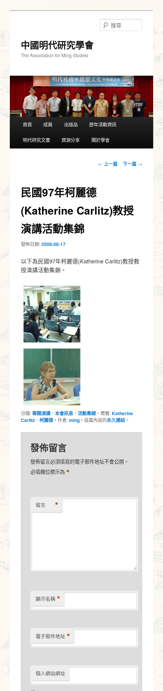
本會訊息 (64, 413)
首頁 (27, 124)
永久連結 (116, 420)
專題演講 (41, 413)
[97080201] (52, 404)
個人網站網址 (50, 673)
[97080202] (52, 342)
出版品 (71, 124)
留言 (47, 505)
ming (74, 420)
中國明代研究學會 (57, 44)
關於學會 (100, 140)
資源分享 (70, 140)
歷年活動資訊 (102, 124)
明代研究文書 (36, 140)
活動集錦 (87, 413)
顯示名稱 (48, 599)
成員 (47, 124)
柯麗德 (46, 420)
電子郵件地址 (53, 636)
